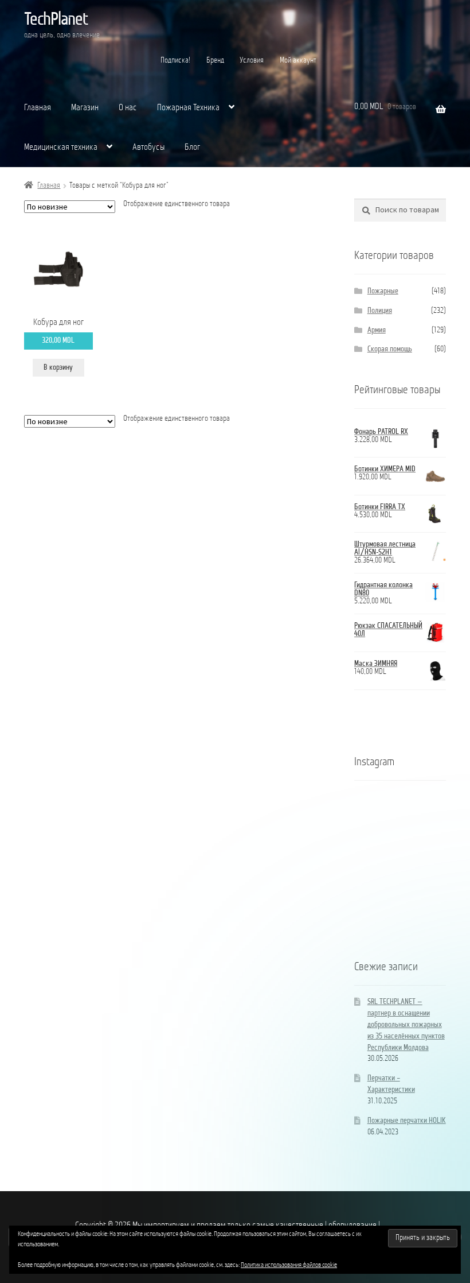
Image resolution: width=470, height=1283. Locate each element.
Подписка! (175, 60)
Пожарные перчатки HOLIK (406, 1121)
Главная (37, 108)
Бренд (215, 60)
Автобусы (148, 147)
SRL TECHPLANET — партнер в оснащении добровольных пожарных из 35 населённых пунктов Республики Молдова (406, 1025)
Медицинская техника (60, 147)
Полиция (379, 311)
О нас (128, 108)
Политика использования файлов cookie (289, 1265)
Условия (252, 60)
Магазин (85, 108)
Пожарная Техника (188, 108)
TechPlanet (56, 20)
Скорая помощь (389, 349)
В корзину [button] (58, 367)
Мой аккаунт (298, 60)
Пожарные (382, 291)
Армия (376, 330)
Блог (192, 147)
